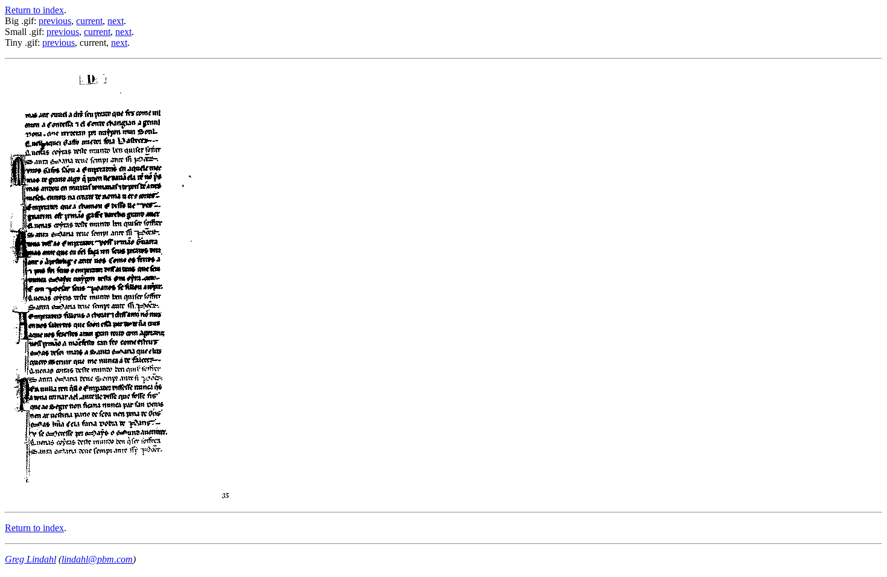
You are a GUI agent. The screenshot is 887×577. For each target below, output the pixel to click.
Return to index (34, 10)
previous (55, 21)
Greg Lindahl (30, 559)
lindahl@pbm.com (97, 559)
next (115, 21)
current (89, 21)
